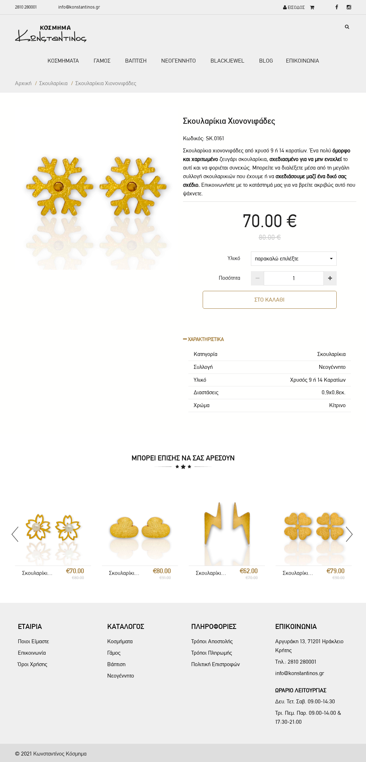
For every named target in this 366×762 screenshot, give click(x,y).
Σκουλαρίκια (53, 83)
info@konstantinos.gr (79, 7)
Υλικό (234, 258)
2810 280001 (26, 7)
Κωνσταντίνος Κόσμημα (59, 754)
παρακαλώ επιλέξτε (276, 258)
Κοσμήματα (120, 641)
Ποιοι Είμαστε (33, 641)
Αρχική (23, 83)
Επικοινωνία (32, 653)
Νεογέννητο (120, 676)
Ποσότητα (229, 278)
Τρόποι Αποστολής (212, 641)
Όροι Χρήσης (32, 664)
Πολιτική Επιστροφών (215, 664)
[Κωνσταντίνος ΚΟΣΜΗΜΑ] (50, 33)
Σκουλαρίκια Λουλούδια (38, 573)
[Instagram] (347, 7)
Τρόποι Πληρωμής (211, 653)
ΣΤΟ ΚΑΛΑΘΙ (269, 300)
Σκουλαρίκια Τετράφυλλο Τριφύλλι (298, 573)
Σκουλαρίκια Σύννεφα (124, 573)
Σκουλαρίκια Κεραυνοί (211, 573)
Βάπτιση (116, 664)
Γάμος (113, 653)
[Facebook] (335, 7)
